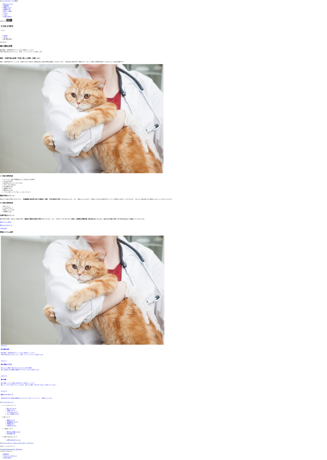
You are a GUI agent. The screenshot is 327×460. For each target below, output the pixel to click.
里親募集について (12, 422)
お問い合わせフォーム (13, 440)
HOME (5, 35)
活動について (11, 410)
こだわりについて (12, 412)
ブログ (5, 14)
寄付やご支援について (13, 432)
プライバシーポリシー (10, 456)
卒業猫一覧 (6, 9)
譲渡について (7, 7)
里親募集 (6, 5)
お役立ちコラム (11, 425)
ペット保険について (13, 414)
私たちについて (8, 4)
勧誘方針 (6, 454)
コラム (5, 13)
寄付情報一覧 (11, 433)
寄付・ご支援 (7, 11)
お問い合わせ (7, 16)
